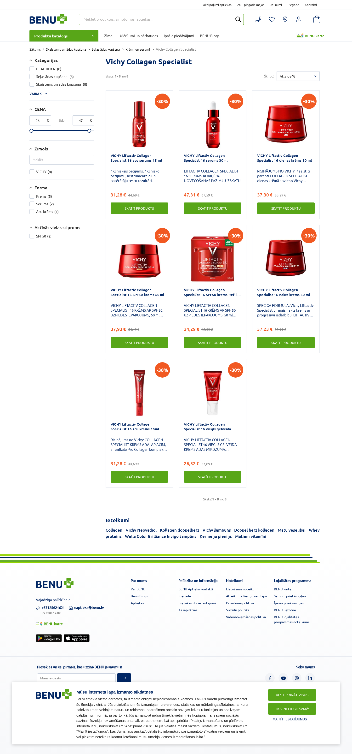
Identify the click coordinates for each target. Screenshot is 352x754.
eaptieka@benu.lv (89, 607)
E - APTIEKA (48, 68)
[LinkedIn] (310, 678)
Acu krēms (47, 211)
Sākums (35, 49)
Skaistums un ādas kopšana (66, 49)
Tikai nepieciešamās (292, 709)
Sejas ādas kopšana (106, 49)
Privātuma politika (240, 603)
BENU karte (314, 35)
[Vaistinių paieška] (285, 19)
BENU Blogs (210, 35)
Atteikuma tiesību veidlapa (246, 596)
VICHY (44, 171)
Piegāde (293, 5)
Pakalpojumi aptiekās (216, 5)
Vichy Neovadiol (141, 530)
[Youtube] (283, 678)
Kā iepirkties (187, 610)
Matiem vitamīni (250, 536)
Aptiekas (137, 603)
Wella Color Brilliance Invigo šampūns (160, 536)
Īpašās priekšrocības (289, 603)
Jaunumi (276, 5)
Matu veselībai (292, 530)
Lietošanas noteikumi (242, 589)
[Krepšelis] (316, 19)
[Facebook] (270, 678)
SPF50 (43, 236)
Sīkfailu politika (237, 610)
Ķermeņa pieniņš (216, 536)
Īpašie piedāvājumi (179, 35)
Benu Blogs (139, 596)
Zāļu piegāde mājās (250, 5)
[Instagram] (296, 678)
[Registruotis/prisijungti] (272, 19)
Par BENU (138, 589)
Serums (45, 204)
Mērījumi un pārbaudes (139, 35)
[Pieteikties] (124, 678)
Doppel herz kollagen (254, 530)
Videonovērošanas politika (246, 617)
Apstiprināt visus (292, 695)
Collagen (114, 530)
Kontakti (311, 5)
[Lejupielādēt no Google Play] (49, 638)
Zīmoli (109, 35)
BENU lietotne (285, 610)
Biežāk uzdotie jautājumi (197, 603)
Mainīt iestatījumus (290, 719)
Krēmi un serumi (137, 49)
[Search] (238, 19)
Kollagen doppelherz (179, 530)
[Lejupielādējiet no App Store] (77, 638)
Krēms (44, 196)
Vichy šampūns (217, 530)
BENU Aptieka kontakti (195, 589)
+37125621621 (53, 609)
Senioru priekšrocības (290, 596)
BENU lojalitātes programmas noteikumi (291, 619)
